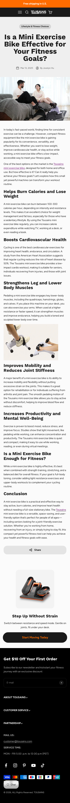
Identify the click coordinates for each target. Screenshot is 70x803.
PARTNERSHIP (12, 723)
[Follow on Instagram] (15, 765)
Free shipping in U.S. (35, 3)
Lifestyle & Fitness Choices (35, 26)
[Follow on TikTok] (42, 765)
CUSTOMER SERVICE (16, 710)
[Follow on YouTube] (33, 765)
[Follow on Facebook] (6, 765)
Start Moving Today (35, 637)
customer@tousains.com (18, 741)
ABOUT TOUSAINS (15, 697)
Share (37, 549)
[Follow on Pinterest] (24, 765)
